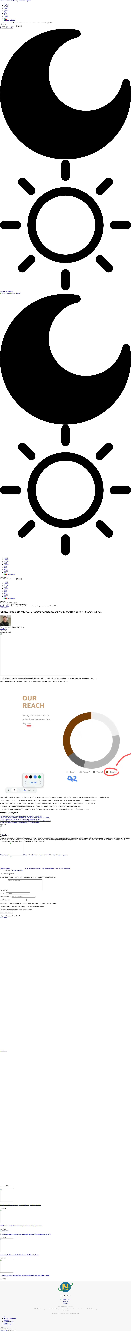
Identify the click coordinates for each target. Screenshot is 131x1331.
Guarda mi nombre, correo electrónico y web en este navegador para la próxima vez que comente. (29, 903)
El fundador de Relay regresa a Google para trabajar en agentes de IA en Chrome (20, 1205)
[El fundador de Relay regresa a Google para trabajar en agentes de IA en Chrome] (6, 1201)
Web (1, 900)
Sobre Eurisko (55, 1313)
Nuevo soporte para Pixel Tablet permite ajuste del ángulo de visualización (21, 816)
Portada (2, 606)
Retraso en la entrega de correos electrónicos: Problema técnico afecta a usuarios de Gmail (25, 821)
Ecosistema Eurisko (65, 1313)
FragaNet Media (3, 1330)
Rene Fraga (3, 629)
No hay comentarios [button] (17, 870)
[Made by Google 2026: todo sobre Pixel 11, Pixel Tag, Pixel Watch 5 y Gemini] (6, 1251)
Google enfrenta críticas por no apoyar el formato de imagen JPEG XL (20, 819)
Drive (7, 606)
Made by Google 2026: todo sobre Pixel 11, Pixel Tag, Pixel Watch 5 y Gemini (19, 1254)
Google (5, 607)
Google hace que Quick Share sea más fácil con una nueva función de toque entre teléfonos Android (24, 1275)
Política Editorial (74, 1313)
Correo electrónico (5, 896)
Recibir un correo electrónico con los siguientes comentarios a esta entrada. (23, 906)
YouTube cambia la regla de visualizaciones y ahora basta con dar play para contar (21, 1225)
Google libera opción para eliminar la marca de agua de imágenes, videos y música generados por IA (25, 1234)
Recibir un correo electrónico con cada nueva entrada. (17, 909)
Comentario (4, 890)
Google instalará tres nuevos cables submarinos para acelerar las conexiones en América (24, 817)
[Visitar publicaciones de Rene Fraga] (5, 625)
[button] (6, 28)
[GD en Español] (15, 1)
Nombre (3, 893)
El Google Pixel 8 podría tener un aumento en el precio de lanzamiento (20, 822)
